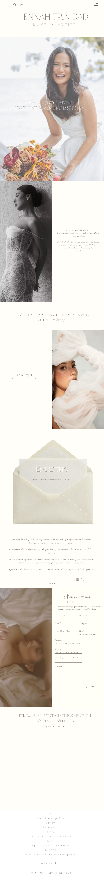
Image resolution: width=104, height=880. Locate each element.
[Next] (98, 562)
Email (57, 623)
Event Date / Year (62, 631)
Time (80, 631)
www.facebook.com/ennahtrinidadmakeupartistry (50, 855)
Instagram (83, 623)
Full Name (59, 616)
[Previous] (6, 562)
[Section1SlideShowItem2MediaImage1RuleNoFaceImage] (52, 583)
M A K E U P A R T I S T (54, 24)
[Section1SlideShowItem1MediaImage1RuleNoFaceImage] (49, 583)
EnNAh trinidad (56, 16)
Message (58, 666)
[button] (96, 5)
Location (58, 649)
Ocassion (58, 640)
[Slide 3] (54, 583)
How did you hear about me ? (66, 658)
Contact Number (85, 616)
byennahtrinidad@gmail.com (86, 609)
